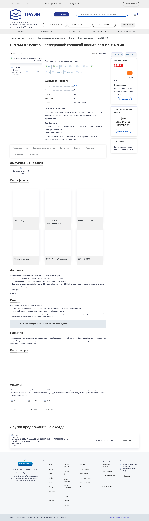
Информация (126, 476)
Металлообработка (108, 471)
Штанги (66, 496)
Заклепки (52, 491)
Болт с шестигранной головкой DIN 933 (93, 38)
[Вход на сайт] (118, 4)
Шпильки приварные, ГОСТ (67, 473)
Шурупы (51, 482)
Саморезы (52, 487)
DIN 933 (77, 86)
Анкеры (51, 496)
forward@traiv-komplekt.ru (74, 308)
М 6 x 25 (118, 55)
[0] (135, 14)
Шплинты (67, 501)
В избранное (16, 53)
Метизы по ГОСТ (107, 486)
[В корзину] (130, 73)
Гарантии (90, 148)
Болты (71, 38)
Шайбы (51, 478)
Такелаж (51, 500)
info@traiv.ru (126, 471)
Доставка (64, 148)
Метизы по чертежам (105, 481)
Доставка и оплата (86, 482)
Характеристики (20, 148)
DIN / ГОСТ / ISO (85, 478)
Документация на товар (44, 148)
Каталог (31, 38)
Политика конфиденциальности (119, 518)
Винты (51, 465)
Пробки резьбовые (67, 480)
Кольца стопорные (67, 486)
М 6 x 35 (130, 55)
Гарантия (83, 487)
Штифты (66, 492)
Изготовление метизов (106, 466)
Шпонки (66, 505)
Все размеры (19, 154)
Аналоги (34, 154)
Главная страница (17, 38)
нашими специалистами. (19, 395)
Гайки (50, 474)
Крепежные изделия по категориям (51, 38)
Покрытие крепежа (108, 475)
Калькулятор (84, 474)
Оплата (77, 148)
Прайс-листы (84, 469)
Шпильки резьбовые (67, 466)
